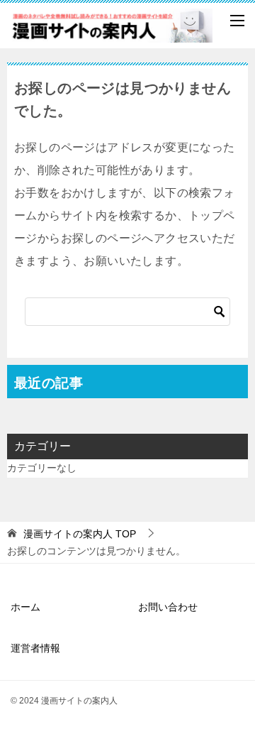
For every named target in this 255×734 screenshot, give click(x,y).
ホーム (25, 607)
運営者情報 (35, 648)
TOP (79, 533)
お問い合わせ (168, 607)
